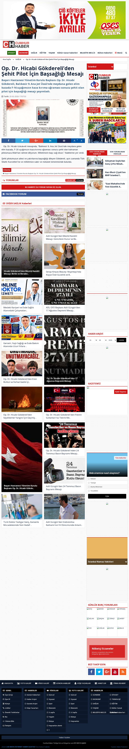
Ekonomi (52, 708)
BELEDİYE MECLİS (99, 712)
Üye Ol (7, 699)
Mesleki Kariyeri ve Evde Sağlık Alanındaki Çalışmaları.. (18, 309)
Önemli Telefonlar (12, 712)
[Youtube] (115, 672)
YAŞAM (95, 708)
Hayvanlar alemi (55, 725)
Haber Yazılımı (64, 737)
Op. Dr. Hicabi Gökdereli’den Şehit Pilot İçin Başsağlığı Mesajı (50, 59)
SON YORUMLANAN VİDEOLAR (117, 153)
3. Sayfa (73, 712)
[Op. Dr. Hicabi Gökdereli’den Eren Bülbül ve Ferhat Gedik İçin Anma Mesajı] (22, 363)
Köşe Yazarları (32, 708)
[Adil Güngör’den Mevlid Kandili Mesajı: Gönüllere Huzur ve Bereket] (64, 220)
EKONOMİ (96, 699)
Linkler (8, 708)
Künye (7, 703)
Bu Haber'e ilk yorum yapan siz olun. (43, 187)
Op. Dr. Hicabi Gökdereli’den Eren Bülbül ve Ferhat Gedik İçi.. (20, 380)
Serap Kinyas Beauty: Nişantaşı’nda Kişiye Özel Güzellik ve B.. (63, 273)
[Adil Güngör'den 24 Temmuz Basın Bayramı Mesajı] (64, 471)
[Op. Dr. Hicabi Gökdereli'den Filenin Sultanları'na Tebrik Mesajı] (64, 399)
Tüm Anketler (120, 458)
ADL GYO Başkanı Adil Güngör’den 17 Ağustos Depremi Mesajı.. (63, 309)
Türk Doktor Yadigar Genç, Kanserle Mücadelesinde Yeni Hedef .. (21, 523)
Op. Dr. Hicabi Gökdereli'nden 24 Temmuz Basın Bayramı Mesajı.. (62, 452)
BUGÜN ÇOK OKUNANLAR (94, 110)
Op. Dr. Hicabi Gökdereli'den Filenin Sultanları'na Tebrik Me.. (64, 416)
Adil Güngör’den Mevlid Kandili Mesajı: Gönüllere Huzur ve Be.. (61, 237)
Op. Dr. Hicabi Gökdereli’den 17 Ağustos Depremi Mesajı (62, 379)
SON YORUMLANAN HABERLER (96, 153)
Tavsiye (93, 483)
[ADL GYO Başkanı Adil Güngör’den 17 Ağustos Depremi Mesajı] (64, 292)
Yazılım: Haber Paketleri (119, 747)
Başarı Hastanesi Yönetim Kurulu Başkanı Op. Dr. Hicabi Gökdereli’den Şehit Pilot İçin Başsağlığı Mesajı (40, 173)
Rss (5, 717)
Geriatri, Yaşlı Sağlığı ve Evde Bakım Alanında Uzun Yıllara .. (21, 345)
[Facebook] (91, 672)
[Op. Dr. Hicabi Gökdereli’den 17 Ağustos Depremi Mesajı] (64, 350)
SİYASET (114, 695)
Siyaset (51, 699)
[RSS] (123, 672)
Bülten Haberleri (118, 712)
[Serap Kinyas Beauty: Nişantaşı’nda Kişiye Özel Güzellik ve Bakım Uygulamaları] (64, 256)
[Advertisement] (107, 434)
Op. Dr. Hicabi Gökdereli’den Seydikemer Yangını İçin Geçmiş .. (19, 416)
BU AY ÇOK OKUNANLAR (121, 110)
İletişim (8, 725)
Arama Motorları (96, 487)
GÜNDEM (96, 695)
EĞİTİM (114, 703)
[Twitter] (99, 672)
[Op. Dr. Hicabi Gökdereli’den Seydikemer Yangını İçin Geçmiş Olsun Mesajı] (22, 399)
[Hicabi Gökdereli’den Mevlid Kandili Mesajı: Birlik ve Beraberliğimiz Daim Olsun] (22, 243)
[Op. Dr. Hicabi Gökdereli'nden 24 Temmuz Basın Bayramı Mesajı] (64, 435)
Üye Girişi (9, 695)
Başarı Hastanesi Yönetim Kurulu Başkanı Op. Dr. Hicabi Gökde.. (20, 487)
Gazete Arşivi (31, 703)
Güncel (51, 695)
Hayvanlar (74, 721)
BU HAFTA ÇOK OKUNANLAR (107, 110)
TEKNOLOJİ (115, 699)
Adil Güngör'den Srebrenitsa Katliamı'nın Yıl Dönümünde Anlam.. (64, 523)
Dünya (51, 721)
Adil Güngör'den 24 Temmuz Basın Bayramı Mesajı (63, 488)
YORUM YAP (70, 180)
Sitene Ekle (9, 721)
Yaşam (51, 717)
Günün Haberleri (33, 695)
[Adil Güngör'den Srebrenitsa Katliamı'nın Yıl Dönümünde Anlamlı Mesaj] (64, 506)
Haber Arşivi (31, 699)
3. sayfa (51, 712)
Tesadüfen (94, 491)
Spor (50, 703)
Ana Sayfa (7, 59)
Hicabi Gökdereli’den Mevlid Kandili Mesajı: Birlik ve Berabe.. (22, 272)
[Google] (107, 672)
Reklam (93, 479)
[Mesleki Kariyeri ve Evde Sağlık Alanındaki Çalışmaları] (22, 292)
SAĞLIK (18, 59)
